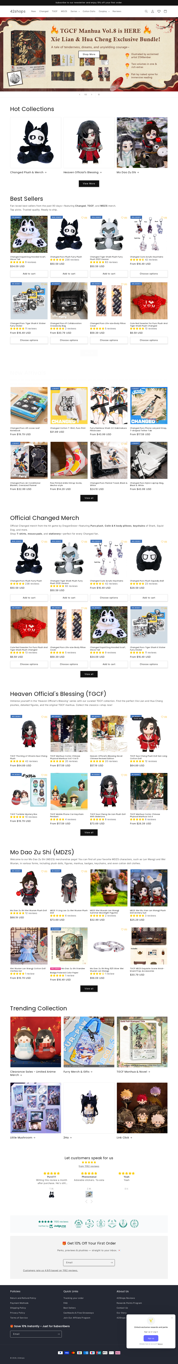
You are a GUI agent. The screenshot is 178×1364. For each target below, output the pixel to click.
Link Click (123, 1137)
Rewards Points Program (129, 1303)
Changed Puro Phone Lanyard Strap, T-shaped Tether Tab (148, 429)
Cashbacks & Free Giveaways (78, 1313)
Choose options (149, 273)
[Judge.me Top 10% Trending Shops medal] (134, 1223)
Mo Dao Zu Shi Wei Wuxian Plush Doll (28, 910)
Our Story (122, 1313)
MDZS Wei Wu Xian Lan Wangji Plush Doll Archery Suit (148, 911)
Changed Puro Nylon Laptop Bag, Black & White (147, 484)
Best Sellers (69, 1308)
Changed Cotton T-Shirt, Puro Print (68, 428)
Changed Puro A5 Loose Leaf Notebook (25, 429)
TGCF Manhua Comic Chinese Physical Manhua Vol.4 (145, 815)
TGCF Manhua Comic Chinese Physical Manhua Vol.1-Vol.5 (65, 757)
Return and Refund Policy (23, 1298)
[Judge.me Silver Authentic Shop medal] (112, 1223)
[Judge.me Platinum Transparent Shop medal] (89, 1223)
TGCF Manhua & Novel (132, 1072)
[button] (75, 11)
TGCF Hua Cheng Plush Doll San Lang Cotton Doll (148, 757)
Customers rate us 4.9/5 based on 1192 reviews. (50, 1270)
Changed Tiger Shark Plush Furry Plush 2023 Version (106, 258)
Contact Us (122, 1308)
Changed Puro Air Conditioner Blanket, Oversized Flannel (25, 484)
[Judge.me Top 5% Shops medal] (123, 1223)
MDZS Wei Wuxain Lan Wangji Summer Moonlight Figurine (104, 911)
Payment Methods (19, 1303)
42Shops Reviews (126, 1298)
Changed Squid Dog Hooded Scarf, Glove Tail (28, 258)
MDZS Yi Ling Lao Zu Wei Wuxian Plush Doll (69, 911)
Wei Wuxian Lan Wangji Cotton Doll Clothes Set (28, 969)
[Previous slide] (80, 94)
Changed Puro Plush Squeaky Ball (147, 581)
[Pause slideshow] (98, 94)
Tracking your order (73, 1298)
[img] (89, 1162)
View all (89, 353)
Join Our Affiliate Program (76, 1318)
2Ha (66, 1137)
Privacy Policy (17, 1313)
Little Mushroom (21, 1137)
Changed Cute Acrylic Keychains (146, 257)
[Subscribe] (111, 1262)
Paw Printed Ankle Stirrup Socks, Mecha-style (66, 484)
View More (89, 183)
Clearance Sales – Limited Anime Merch (33, 1073)
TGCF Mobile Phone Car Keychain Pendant (67, 815)
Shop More (89, 54)
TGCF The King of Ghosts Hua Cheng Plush (28, 757)
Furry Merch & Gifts (76, 1072)
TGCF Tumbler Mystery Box (23, 814)
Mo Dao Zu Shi (126, 172)
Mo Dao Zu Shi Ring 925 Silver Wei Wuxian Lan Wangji (107, 969)
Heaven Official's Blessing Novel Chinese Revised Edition (106, 757)
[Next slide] (92, 94)
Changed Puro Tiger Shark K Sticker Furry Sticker (28, 324)
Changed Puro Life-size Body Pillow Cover (108, 324)
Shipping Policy (18, 1308)
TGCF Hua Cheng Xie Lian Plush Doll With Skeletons (107, 815)
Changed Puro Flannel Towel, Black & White (109, 484)
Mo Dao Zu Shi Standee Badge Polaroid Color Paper (67, 970)
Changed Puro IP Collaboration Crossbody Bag (66, 324)
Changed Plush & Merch (27, 172)
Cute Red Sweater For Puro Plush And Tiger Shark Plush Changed (149, 324)
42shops (20, 1358)
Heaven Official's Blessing (81, 172)
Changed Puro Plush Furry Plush (66, 257)
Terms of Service (19, 1318)
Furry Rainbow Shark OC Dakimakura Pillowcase (108, 429)
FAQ (65, 1303)
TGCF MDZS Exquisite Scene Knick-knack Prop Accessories (147, 969)
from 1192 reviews (89, 1166)
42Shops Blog (124, 1318)
